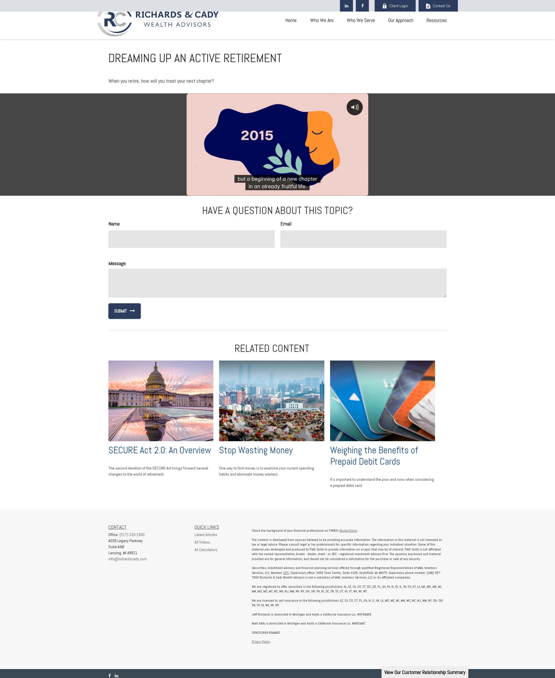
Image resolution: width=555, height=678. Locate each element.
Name (114, 223)
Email (285, 223)
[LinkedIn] (346, 6)
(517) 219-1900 (132, 534)
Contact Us (441, 5)
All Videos (202, 542)
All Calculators (206, 549)
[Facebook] (362, 6)
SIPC (286, 573)
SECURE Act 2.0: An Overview (159, 450)
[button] (290, 19)
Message (117, 263)
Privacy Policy (261, 642)
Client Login (398, 5)
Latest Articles (206, 534)
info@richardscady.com (127, 558)
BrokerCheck (348, 531)
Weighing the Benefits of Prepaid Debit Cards (374, 456)
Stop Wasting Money (256, 450)
